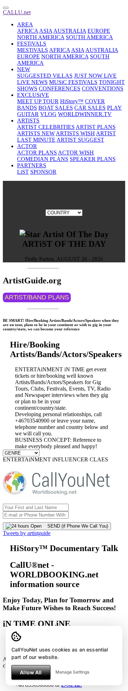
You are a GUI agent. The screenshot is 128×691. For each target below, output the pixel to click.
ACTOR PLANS (37, 153)
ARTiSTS (28, 120)
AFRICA (27, 31)
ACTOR (27, 146)
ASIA (45, 31)
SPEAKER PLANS (93, 159)
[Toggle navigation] (6, 8)
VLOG (48, 114)
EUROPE (98, 31)
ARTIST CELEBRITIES (46, 127)
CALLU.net (17, 12)
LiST (23, 172)
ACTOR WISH (76, 153)
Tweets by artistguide (26, 533)
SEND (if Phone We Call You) (75, 526)
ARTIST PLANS (96, 127)
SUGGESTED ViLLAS (45, 76)
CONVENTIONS (102, 88)
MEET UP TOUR (38, 101)
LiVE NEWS (32, 82)
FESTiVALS (31, 44)
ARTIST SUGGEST (80, 140)
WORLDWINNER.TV (85, 114)
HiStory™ (72, 101)
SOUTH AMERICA (89, 37)
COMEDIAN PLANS (42, 159)
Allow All (31, 672)
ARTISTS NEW (36, 133)
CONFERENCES (59, 88)
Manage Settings (72, 672)
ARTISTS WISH (75, 133)
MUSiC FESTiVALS (73, 82)
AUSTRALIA (69, 31)
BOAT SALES (55, 108)
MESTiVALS (32, 50)
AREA (25, 24)
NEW (23, 69)
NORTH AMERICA (40, 37)
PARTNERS (31, 165)
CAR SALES (90, 108)
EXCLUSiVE (33, 95)
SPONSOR (43, 172)
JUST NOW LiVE (95, 76)
